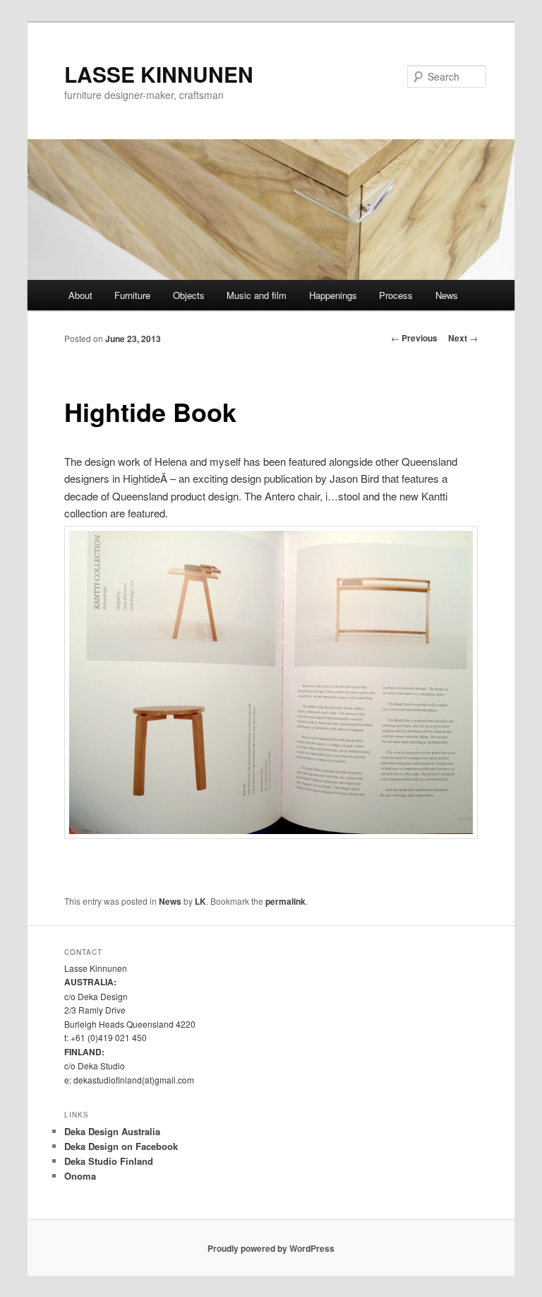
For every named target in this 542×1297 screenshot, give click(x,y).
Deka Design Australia (112, 1131)
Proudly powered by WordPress (271, 1248)
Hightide (141, 478)
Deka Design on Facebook (121, 1146)
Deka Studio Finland (108, 1161)
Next (463, 337)
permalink (285, 901)
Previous (414, 337)
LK (200, 901)
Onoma (80, 1175)
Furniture (132, 295)
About (80, 295)
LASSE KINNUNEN (158, 74)
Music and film (257, 295)
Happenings (333, 295)
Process (396, 295)
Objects (189, 295)
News (446, 295)
